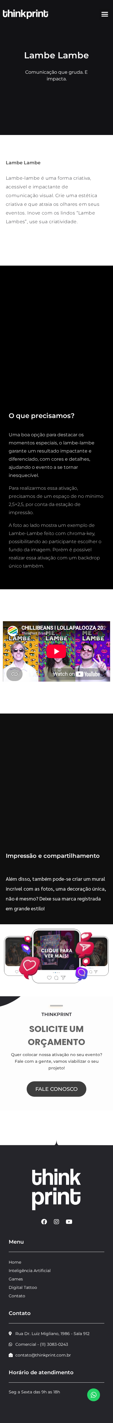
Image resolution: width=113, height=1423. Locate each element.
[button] (104, 14)
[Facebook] (44, 1222)
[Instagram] (56, 1222)
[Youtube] (69, 1222)
